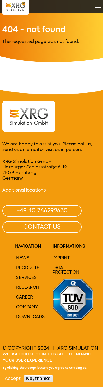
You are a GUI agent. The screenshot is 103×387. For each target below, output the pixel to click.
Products (27, 268)
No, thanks (38, 378)
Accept (13, 379)
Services (26, 278)
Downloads (29, 317)
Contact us (42, 227)
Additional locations (24, 190)
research (27, 288)
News (22, 258)
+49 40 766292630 (42, 210)
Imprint (61, 258)
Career (24, 297)
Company (27, 307)
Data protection (66, 270)
